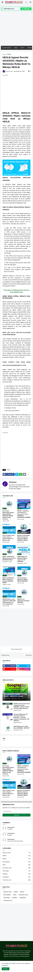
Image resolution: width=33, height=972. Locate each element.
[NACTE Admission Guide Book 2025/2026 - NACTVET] (8, 729)
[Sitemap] (9, 672)
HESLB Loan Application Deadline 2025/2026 (23, 600)
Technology (16, 870)
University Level (16, 880)
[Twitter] (16, 474)
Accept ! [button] (5, 969)
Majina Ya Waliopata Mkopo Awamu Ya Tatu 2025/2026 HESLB (9, 558)
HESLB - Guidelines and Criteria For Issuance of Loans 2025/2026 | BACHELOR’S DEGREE (23, 514)
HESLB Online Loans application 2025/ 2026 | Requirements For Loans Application (9, 601)
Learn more (5, 965)
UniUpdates (16, 877)
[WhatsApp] (20, 474)
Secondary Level (16, 867)
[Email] (24, 474)
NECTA (22, 47)
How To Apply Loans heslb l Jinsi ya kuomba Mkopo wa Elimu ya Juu (8, 538)
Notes (16, 864)
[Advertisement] (16, 29)
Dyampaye (12, 482)
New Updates (16, 861)
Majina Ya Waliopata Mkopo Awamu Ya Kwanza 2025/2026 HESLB (8, 580)
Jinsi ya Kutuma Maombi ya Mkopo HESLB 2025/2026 (22, 579)
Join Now (27, 8)
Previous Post (5, 655)
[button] (2, 2)
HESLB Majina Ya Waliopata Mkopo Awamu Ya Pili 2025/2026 (22, 559)
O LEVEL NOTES (6, 47)
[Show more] (28, 474)
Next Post (28, 655)
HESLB (16, 47)
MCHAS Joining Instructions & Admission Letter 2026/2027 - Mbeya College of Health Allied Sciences (22, 706)
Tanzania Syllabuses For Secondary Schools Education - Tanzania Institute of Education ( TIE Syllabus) (21, 717)
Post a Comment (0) (16, 649)
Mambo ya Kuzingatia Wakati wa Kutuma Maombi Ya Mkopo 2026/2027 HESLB (23, 538)
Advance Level (16, 852)
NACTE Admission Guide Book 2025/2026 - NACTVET (21, 727)
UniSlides (16, 874)
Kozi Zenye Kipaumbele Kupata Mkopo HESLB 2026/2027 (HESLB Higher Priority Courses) (8, 515)
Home (4, 54)
